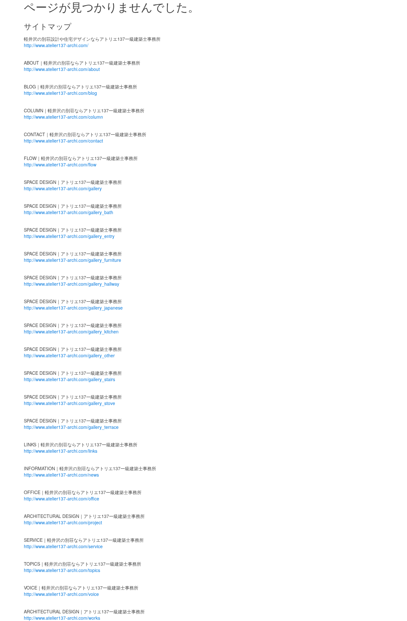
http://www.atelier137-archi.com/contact (63, 140)
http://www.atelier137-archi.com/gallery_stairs (69, 379)
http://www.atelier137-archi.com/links (60, 451)
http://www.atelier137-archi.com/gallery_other (69, 355)
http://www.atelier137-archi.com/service (63, 546)
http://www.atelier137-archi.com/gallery (63, 188)
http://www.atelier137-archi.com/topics (62, 570)
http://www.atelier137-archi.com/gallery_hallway (71, 284)
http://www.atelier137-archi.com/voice (61, 594)
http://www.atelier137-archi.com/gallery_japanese (73, 307)
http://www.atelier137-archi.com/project (63, 522)
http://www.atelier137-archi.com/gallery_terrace (71, 427)
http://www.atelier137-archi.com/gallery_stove (69, 403)
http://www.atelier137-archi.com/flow (60, 164)
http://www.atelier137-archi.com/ (56, 45)
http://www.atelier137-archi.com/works (62, 618)
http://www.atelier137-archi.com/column (63, 117)
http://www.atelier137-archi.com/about (62, 69)
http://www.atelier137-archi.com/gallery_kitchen (71, 331)
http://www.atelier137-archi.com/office (61, 498)
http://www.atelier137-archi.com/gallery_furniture (72, 260)
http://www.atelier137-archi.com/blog (60, 93)
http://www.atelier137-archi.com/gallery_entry (69, 236)
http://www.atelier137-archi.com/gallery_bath (68, 212)
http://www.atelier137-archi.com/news (61, 474)
